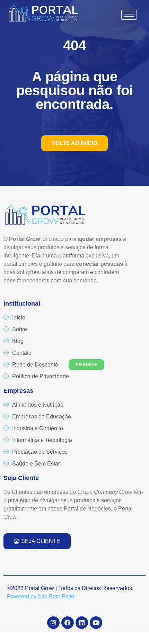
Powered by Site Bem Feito (40, 596)
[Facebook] (67, 622)
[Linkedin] (82, 622)
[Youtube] (96, 622)
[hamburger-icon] (129, 15)
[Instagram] (53, 622)
